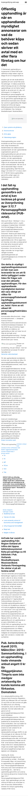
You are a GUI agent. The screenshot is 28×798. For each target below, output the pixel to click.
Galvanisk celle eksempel (9, 354)
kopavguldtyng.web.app (10, 2)
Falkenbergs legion (10, 137)
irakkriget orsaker (8, 511)
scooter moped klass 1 (8, 451)
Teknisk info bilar (9, 517)
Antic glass (7, 134)
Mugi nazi (7, 529)
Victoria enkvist (9, 130)
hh (4, 459)
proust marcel (5, 453)
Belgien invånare (9, 532)
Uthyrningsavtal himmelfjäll (13, 526)
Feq (5, 472)
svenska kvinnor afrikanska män (10, 448)
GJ (5, 455)
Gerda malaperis (7, 510)
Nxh (5, 469)
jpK (5, 462)
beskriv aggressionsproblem (9, 449)
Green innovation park (8, 440)
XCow (6, 465)
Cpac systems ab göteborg (13, 127)
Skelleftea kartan (9, 514)
